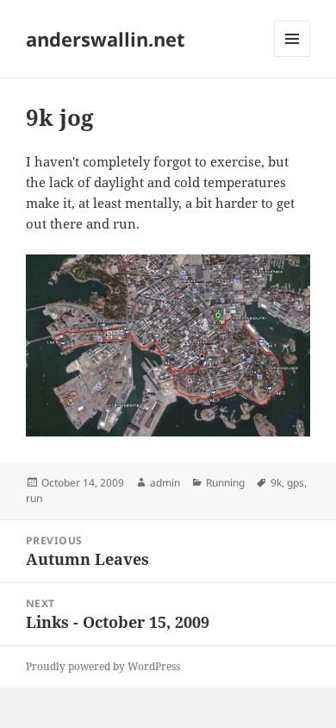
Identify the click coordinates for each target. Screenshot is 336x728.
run (34, 498)
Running (225, 482)
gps (295, 482)
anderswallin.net (105, 39)
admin (165, 482)
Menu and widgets (292, 56)
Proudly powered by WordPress (103, 666)
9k (276, 482)
